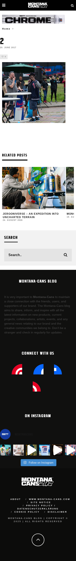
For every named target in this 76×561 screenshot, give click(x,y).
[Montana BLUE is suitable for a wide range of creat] (70, 450)
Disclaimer (57, 512)
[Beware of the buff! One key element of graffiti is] (18, 450)
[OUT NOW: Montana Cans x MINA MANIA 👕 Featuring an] (5, 450)
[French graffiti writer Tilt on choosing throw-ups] (31, 450)
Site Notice (41, 502)
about (15, 499)
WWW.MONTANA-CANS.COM (49, 499)
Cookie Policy (27, 512)
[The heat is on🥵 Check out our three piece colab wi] (44, 450)
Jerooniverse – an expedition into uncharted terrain (31, 215)
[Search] (72, 5)
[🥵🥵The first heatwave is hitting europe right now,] (57, 450)
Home (6, 28)
